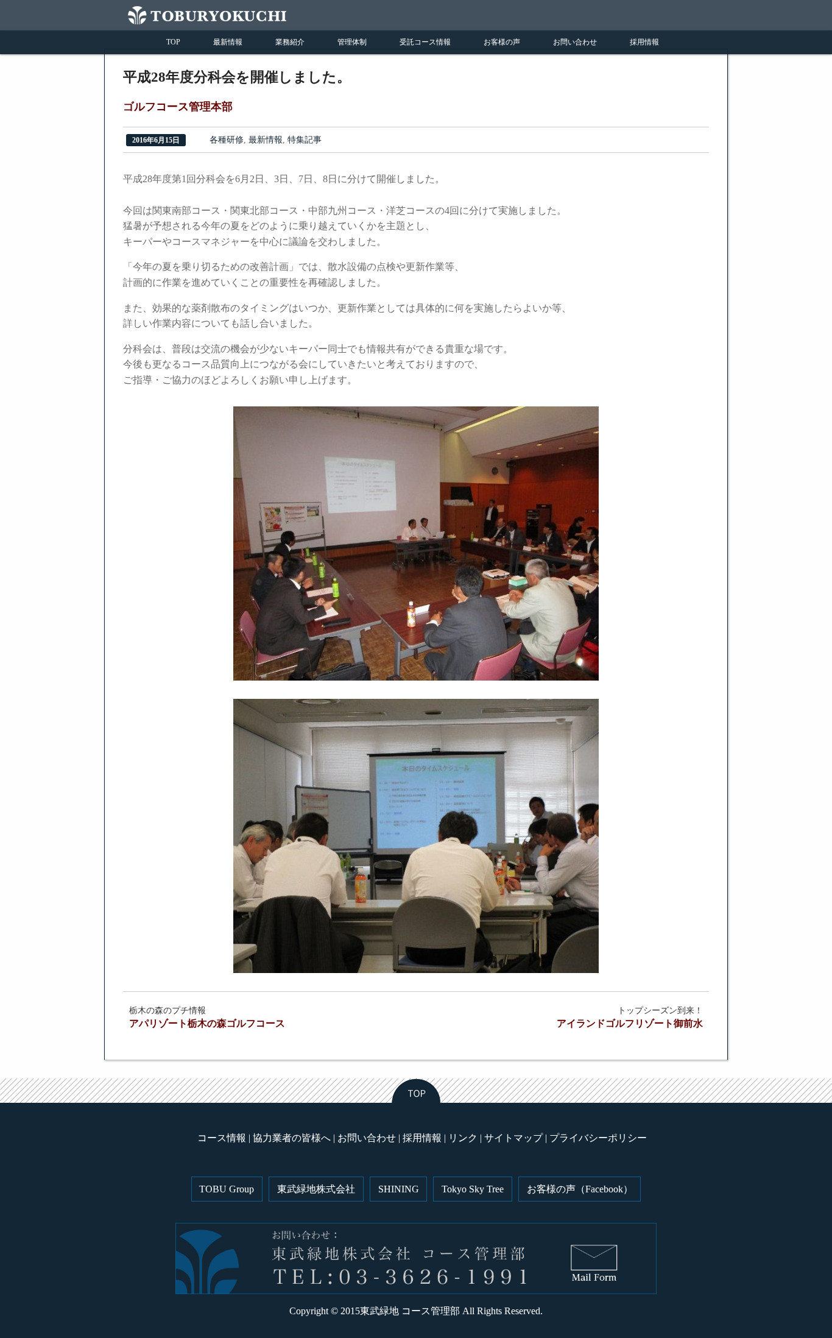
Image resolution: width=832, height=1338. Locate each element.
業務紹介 (290, 42)
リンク (463, 1138)
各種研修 (227, 139)
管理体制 (352, 42)
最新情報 (227, 42)
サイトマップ (513, 1138)
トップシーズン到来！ (630, 1017)
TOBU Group (226, 1189)
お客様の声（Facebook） (580, 1189)
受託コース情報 (425, 42)
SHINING (398, 1189)
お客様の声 (502, 42)
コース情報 (221, 1138)
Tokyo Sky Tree (473, 1189)
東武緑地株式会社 (316, 1189)
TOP (173, 42)
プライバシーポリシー (598, 1138)
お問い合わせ (575, 42)
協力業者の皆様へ (292, 1138)
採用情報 (644, 42)
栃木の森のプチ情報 (207, 1017)
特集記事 (304, 139)
